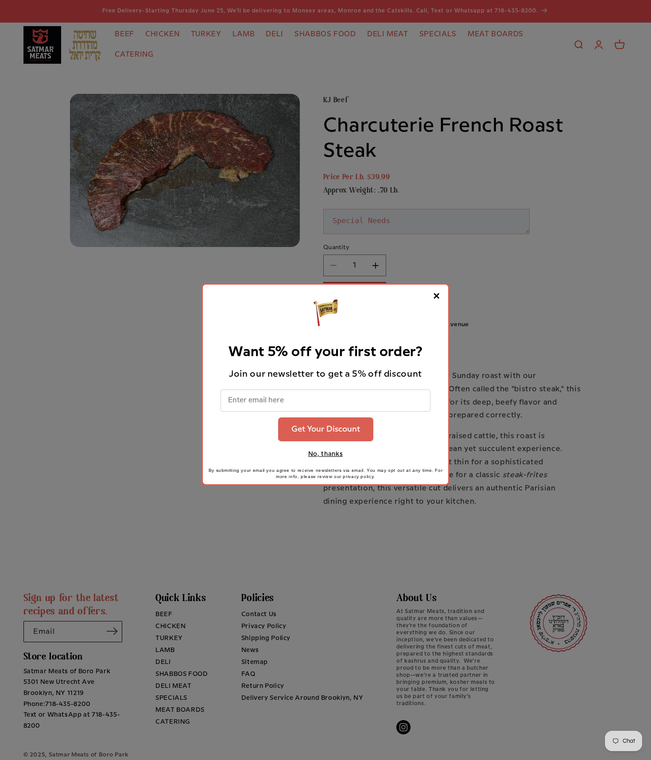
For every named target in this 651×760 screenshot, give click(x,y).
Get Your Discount (325, 429)
